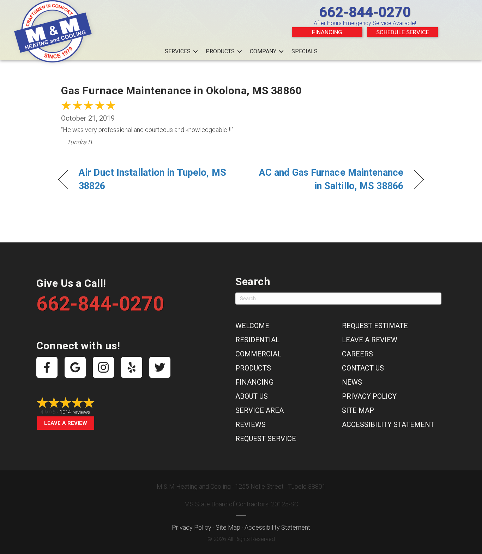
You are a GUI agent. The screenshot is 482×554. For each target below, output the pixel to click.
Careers (357, 354)
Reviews (250, 424)
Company (263, 51)
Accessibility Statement (388, 424)
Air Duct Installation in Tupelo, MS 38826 (152, 179)
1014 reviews (75, 412)
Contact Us (363, 368)
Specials (304, 51)
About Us (251, 396)
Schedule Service (402, 32)
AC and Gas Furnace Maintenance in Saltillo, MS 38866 (327, 179)
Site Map (358, 410)
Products (220, 51)
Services (178, 51)
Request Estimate (375, 325)
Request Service (265, 438)
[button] (195, 51)
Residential (257, 340)
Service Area (259, 410)
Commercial (258, 354)
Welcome (252, 325)
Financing (327, 32)
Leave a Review (65, 423)
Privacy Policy (369, 396)
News (352, 382)
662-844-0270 (365, 12)
